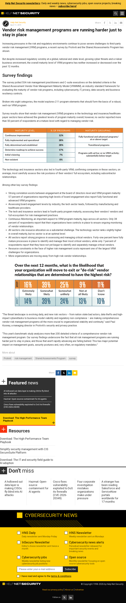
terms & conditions (61, 576)
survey (72, 358)
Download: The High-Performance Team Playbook (25, 419)
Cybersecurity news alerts (86, 542)
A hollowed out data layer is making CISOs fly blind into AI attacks (14, 488)
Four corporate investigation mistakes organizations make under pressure (86, 490)
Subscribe (70, 569)
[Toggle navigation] (122, 13)
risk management (23, 358)
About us (69, 590)
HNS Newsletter (80, 533)
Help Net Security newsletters (22, 3)
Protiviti (7, 358)
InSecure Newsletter (36, 542)
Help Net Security (18, 22)
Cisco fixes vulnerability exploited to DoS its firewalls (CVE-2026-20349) (63, 490)
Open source (77, 557)
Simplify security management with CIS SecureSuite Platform (24, 451)
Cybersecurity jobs (34, 557)
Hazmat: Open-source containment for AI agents (25, 399)
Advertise (79, 590)
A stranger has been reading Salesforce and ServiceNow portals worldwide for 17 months (111, 491)
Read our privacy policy (52, 590)
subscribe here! (67, 6)
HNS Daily (28, 533)
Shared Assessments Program (50, 358)
